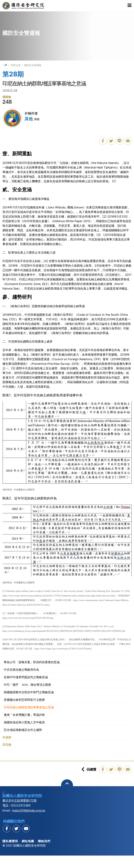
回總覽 (91, 769)
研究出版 (16, 65)
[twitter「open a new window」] (111, 141)
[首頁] (5, 65)
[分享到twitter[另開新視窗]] (16, 828)
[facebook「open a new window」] (103, 141)
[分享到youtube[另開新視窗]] (26, 828)
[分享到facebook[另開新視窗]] (6, 828)
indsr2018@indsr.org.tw (28, 810)
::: (3, 65)
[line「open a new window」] (119, 141)
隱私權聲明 (10, 841)
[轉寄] (128, 141)
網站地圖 (28, 841)
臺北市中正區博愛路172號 (19, 800)
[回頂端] (67, 785)
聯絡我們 (44, 841)
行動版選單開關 (129, 5)
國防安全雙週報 (32, 65)
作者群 (6, 737)
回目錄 (6, 744)
